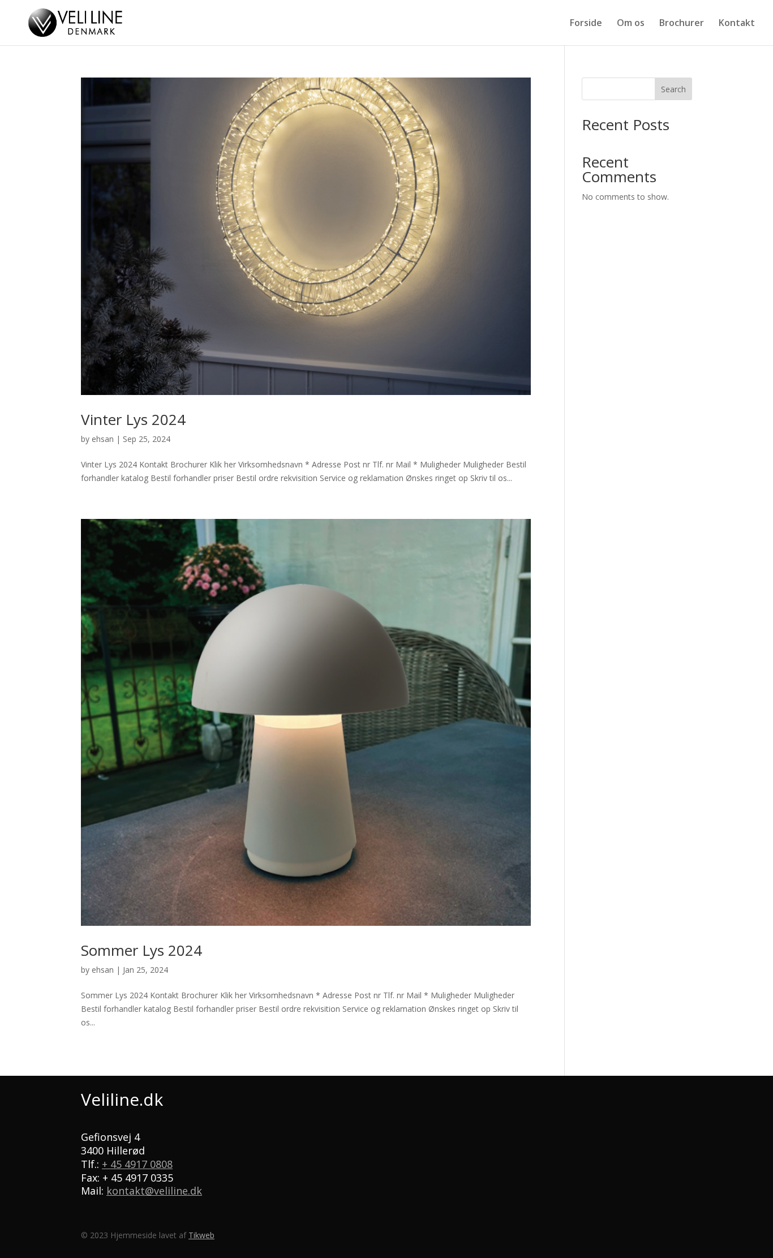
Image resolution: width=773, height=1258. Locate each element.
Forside (586, 24)
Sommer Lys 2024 (141, 950)
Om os (631, 24)
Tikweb (201, 1235)
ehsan (103, 438)
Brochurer (681, 24)
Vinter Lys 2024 (133, 419)
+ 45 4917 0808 (137, 1164)
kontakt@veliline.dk (154, 1190)
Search (673, 89)
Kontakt (737, 24)
